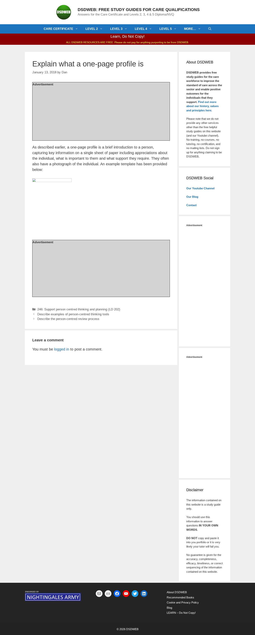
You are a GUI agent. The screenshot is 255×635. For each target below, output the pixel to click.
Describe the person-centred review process (68, 319)
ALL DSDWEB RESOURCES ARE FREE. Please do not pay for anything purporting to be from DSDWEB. (127, 42)
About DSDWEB (177, 592)
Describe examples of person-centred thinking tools (73, 314)
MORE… (190, 28)
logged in (61, 349)
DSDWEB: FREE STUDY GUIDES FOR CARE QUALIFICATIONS (139, 9)
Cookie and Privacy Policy (183, 602)
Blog (169, 607)
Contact (191, 205)
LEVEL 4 (141, 28)
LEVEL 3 (116, 28)
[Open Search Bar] (210, 29)
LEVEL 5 (165, 28)
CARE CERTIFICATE (58, 28)
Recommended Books (180, 597)
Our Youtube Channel (200, 188)
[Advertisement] (101, 113)
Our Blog (192, 196)
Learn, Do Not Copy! (128, 36)
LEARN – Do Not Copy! (181, 612)
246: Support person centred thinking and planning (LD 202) (78, 309)
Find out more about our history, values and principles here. (202, 106)
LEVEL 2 (91, 28)
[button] (77, 29)
